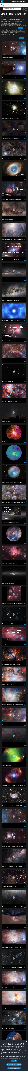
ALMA (22, 19)
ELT (9, 23)
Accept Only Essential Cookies (14, 1064)
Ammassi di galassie (6, 28)
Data (26, 38)
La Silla (15, 28)
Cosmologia (4, 23)
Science (14, 1)
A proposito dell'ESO (14, 19)
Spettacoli (11, 25)
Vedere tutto (4, 19)
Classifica (21, 38)
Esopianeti (4, 25)
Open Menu (5, 5)
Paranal (3, 30)
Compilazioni (19, 21)
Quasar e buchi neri (16, 30)
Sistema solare (5, 32)
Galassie (23, 25)
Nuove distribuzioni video (7, 34)
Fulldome (17, 25)
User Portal (19, 1)
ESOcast (14, 23)
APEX (2, 21)
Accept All (14, 1060)
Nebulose (20, 28)
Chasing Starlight (9, 21)
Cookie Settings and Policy (14, 1068)
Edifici (8, 30)
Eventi (19, 23)
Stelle (22, 32)
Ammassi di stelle (14, 32)
